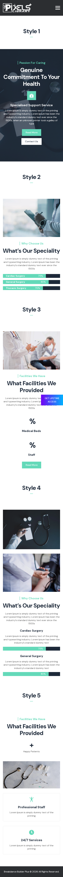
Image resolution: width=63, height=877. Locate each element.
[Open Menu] (57, 7)
